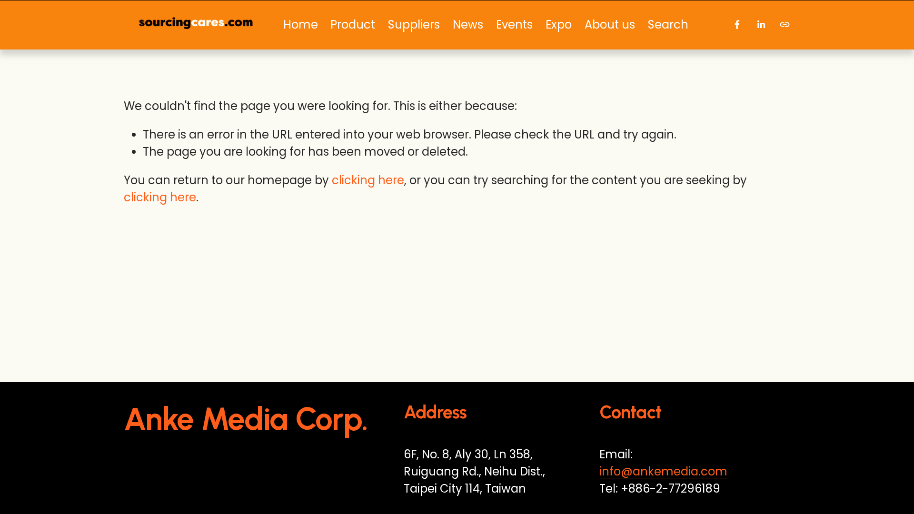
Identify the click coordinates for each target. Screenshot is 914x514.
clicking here (368, 180)
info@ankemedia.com (663, 471)
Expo (559, 24)
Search (668, 24)
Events (514, 24)
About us (610, 24)
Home (300, 24)
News (468, 24)
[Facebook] (737, 24)
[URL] (784, 24)
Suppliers (414, 24)
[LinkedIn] (760, 24)
